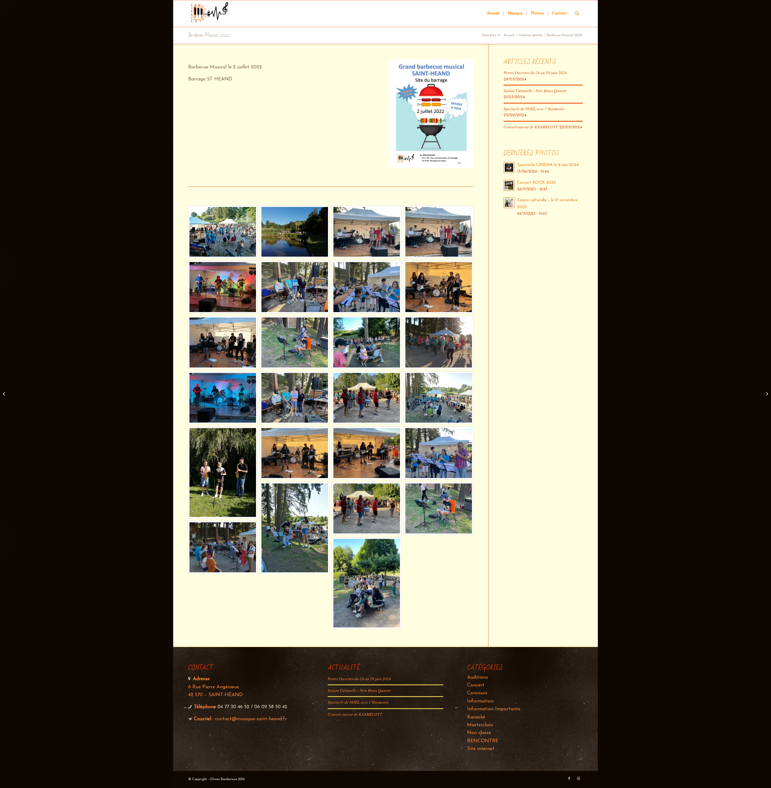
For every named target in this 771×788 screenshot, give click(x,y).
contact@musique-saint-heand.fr (251, 719)
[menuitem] (493, 13)
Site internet (481, 748)
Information (480, 701)
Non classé (479, 732)
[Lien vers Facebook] (569, 778)
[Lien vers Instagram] (578, 778)
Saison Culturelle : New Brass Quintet (535, 90)
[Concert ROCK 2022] (766, 394)
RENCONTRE (482, 741)
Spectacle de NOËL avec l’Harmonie (534, 108)
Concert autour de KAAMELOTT (531, 127)
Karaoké (476, 717)
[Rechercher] (577, 13)
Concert (475, 685)
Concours (477, 693)
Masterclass (480, 725)
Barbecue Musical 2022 (209, 35)
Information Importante (493, 709)
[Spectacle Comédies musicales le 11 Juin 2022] (4, 394)
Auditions (477, 677)
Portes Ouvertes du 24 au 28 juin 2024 (535, 72)
